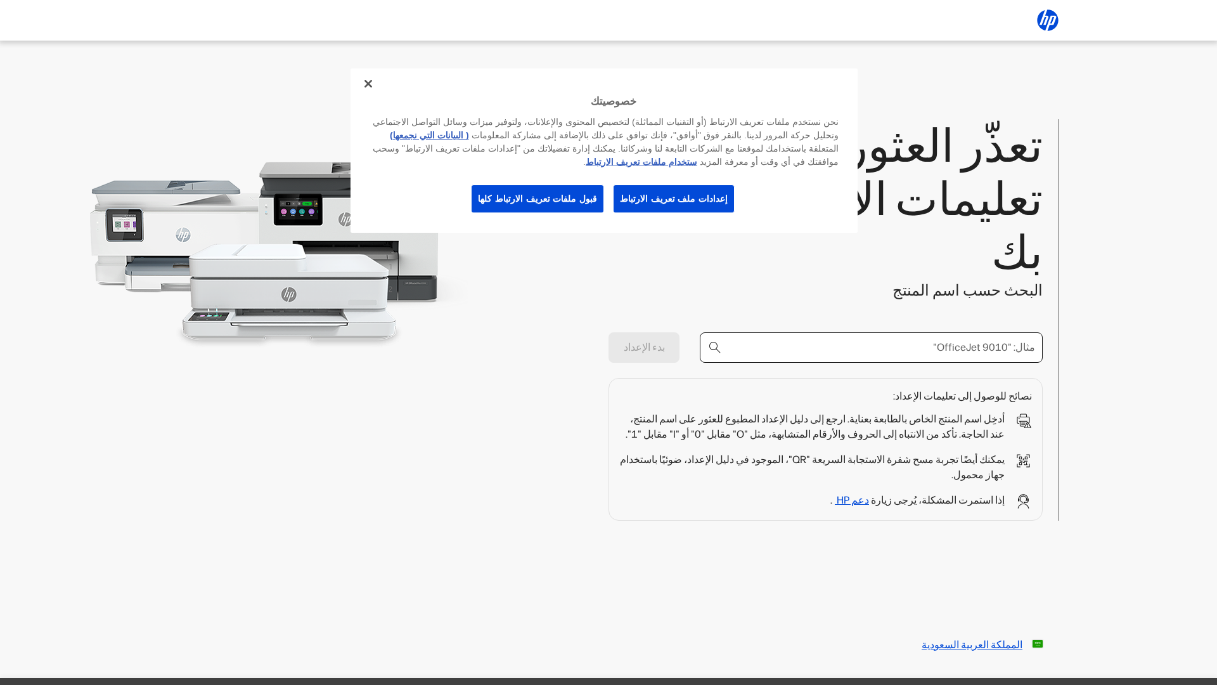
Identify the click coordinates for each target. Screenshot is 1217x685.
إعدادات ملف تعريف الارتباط (674, 198)
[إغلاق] (368, 84)
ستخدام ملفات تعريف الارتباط (641, 162)
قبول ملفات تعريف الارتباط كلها (537, 198)
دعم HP (852, 500)
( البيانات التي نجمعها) (429, 135)
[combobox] (871, 347)
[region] (604, 150)
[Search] (715, 347)
